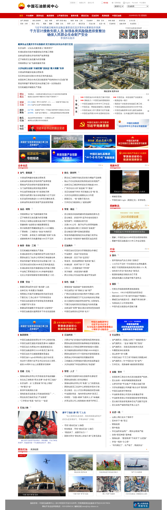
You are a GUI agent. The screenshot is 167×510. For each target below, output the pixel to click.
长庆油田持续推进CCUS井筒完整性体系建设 (39, 199)
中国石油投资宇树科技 (122, 391)
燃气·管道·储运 (61, 20)
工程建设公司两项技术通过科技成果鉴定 (82, 361)
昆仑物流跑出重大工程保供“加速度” (80, 228)
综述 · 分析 (24, 24)
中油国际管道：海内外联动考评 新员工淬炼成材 (85, 394)
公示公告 (132, 20)
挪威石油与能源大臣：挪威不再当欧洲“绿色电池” (133, 299)
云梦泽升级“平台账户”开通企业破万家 (128, 384)
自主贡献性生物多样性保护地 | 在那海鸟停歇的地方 (86, 301)
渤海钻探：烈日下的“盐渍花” (77, 257)
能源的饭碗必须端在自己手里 (124, 274)
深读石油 (122, 20)
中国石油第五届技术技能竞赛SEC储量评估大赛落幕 (42, 343)
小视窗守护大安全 (28, 304)
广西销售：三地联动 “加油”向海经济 (36, 232)
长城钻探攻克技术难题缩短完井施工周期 (35, 52)
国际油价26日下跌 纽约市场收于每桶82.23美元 (132, 296)
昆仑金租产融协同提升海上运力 (125, 405)
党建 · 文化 (59, 24)
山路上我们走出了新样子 (122, 417)
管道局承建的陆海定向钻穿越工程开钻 (81, 235)
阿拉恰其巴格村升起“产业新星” (33, 397)
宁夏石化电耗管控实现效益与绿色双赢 (81, 304)
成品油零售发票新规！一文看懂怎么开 (41, 118)
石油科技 (112, 24)
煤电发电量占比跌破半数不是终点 (126, 278)
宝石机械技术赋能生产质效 (29, 87)
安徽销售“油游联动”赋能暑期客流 (34, 225)
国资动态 (40, 16)
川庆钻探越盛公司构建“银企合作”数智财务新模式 (133, 387)
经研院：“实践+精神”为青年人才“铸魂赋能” (83, 397)
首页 (21, 16)
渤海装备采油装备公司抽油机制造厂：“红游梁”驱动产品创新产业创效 (50, 394)
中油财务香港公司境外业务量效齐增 (127, 394)
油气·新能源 (24, 20)
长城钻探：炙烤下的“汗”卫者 (77, 265)
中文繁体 (142, 3)
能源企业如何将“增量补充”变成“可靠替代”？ (43, 97)
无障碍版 (117, 3)
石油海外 (90, 20)
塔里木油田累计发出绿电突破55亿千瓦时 (37, 195)
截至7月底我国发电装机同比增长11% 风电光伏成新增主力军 (138, 267)
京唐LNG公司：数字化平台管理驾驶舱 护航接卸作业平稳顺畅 (91, 225)
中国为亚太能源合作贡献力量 (124, 307)
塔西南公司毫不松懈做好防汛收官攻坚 (36, 294)
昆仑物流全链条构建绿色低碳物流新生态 (82, 214)
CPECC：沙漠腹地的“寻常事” (77, 268)
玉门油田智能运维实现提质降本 (33, 188)
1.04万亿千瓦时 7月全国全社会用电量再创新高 (132, 264)
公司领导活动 (62, 16)
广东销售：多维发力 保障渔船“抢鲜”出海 (38, 235)
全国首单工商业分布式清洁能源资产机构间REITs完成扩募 (43, 80)
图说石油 (85, 16)
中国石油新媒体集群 (133, 28)
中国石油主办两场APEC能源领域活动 (36, 347)
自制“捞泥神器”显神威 (121, 435)
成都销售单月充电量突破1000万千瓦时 (36, 239)
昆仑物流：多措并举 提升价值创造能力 (81, 218)
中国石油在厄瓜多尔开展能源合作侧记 (81, 250)
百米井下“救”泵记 (119, 421)
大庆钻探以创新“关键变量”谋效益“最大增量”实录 (41, 68)
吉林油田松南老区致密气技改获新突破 (36, 202)
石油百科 (95, 16)
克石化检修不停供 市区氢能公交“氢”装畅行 (83, 192)
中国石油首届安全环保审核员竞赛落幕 (36, 301)
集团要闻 (50, 16)
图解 (50, 24)
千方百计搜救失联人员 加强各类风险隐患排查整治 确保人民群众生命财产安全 (67, 33)
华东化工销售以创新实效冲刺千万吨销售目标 (39, 221)
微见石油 (82, 24)
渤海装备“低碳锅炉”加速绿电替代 (79, 287)
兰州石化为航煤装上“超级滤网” (78, 202)
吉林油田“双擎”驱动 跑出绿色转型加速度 (82, 308)
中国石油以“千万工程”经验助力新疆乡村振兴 (131, 357)
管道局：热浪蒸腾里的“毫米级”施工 (80, 261)
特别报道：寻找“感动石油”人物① (79, 429)
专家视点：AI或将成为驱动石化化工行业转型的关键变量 (47, 94)
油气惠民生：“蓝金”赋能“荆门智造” (127, 343)
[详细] (91, 419)
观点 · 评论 (35, 24)
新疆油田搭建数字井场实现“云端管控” (36, 308)
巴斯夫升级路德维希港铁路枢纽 (125, 289)
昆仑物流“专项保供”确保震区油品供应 (80, 239)
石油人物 (92, 24)
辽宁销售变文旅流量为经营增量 (31, 59)
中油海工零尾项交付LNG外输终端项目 (36, 272)
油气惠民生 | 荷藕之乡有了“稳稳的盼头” (129, 340)
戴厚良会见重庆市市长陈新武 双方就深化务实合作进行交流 (45, 44)
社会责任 (133, 24)
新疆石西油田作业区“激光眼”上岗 (34, 287)
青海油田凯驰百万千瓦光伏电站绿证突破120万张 (85, 297)
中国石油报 (116, 16)
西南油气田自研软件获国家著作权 (34, 185)
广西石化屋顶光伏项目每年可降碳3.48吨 (81, 294)
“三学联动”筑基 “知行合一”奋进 (34, 401)
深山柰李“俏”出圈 (119, 354)
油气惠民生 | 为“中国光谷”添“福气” (127, 361)
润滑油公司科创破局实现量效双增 (79, 357)
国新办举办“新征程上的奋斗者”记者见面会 (82, 436)
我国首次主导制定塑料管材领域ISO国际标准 (83, 347)
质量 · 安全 (100, 20)
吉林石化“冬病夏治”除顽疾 (31, 290)
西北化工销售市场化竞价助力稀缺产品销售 (83, 178)
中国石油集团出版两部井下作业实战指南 (37, 311)
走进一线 (102, 24)
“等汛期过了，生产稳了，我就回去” (127, 445)
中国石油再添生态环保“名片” (77, 311)
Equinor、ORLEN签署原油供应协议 (127, 292)
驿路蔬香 (116, 424)
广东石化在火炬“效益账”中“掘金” (78, 188)
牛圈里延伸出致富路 (121, 350)
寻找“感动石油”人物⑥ (74, 425)
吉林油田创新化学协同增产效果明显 (33, 56)
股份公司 (91, 3)
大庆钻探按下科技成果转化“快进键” (80, 364)
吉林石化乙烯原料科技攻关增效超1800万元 (83, 185)
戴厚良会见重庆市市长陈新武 (38, 120)
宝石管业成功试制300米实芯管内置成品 (35, 76)
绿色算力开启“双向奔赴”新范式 (125, 271)
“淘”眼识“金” (25, 387)
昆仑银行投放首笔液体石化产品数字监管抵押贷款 (133, 401)
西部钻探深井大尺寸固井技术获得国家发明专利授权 (86, 354)
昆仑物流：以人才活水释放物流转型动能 (82, 390)
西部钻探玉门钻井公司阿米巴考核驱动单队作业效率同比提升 (46, 257)
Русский (135, 3)
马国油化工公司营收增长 (122, 303)
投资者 (72, 3)
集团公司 (82, 3)
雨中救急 (116, 428)
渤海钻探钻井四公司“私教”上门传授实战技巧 (83, 383)
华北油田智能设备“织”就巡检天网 (34, 192)
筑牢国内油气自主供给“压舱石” (125, 260)
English (128, 3)
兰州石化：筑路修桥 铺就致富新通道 (128, 364)
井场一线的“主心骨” (120, 442)
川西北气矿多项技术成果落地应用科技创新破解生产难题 (88, 340)
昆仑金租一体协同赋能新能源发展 (126, 380)
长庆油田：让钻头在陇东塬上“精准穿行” (35, 48)
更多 (100, 165)
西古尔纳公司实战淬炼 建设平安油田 (80, 275)
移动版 (105, 3)
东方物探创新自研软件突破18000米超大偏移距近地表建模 (89, 350)
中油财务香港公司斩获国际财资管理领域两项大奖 (133, 398)
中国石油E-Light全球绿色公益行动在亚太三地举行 (41, 357)
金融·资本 (122, 24)
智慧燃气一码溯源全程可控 (76, 221)
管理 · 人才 (71, 24)
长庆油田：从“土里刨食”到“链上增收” (36, 383)
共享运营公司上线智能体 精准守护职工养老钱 (84, 401)
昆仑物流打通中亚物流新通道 (77, 232)
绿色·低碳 (111, 20)
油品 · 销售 (48, 20)
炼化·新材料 (36, 20)
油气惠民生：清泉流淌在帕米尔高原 (127, 347)
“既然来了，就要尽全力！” (76, 432)
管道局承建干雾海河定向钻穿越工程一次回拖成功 (39, 83)
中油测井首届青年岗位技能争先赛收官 (81, 376)
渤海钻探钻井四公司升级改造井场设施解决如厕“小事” (43, 376)
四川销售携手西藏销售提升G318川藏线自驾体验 (41, 228)
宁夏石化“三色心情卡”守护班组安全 (35, 297)
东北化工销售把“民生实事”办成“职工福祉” (38, 380)
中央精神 (29, 16)
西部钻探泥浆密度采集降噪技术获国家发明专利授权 (86, 343)
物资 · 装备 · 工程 (77, 20)
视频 (44, 24)
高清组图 (105, 16)
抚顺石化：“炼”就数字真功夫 (77, 199)
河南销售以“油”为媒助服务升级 (31, 63)
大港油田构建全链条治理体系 (30, 72)
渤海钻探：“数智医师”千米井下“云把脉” (129, 438)
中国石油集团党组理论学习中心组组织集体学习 (40, 340)
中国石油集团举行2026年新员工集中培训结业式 (40, 350)
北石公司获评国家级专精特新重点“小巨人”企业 (40, 275)
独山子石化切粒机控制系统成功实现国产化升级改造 (86, 181)
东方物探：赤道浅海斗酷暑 (76, 272)
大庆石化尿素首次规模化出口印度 (79, 195)
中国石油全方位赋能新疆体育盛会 (34, 354)
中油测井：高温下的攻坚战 (76, 254)
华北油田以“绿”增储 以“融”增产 (78, 290)
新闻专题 (74, 16)
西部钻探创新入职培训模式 (76, 380)
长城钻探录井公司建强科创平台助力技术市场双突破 (42, 254)
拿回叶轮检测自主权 (29, 390)
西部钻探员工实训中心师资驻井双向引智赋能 (83, 387)
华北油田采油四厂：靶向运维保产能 (127, 431)
